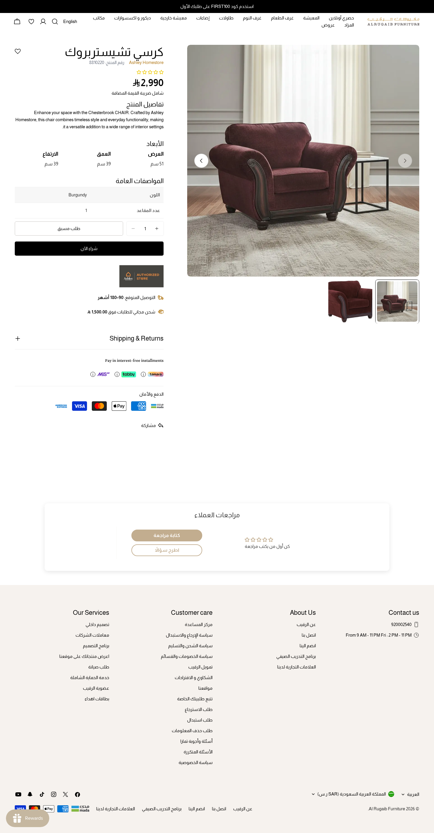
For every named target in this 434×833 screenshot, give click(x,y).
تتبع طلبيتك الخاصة (195, 698)
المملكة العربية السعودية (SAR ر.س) (351, 793)
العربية (413, 794)
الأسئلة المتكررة (198, 751)
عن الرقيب (306, 624)
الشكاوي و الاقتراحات (194, 677)
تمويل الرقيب (200, 666)
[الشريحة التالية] (201, 161)
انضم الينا (308, 645)
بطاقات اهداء (97, 698)
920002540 (401, 624)
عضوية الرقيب (96, 688)
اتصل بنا (309, 635)
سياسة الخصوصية (196, 762)
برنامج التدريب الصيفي (296, 656)
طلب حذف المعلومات (192, 730)
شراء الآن (89, 248)
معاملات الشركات (92, 635)
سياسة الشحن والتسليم (190, 645)
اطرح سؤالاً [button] (167, 550)
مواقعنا (205, 688)
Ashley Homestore (146, 62)
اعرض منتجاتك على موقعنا (84, 656)
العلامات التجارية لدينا (296, 666)
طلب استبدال (200, 719)
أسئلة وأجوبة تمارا (196, 741)
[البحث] (55, 21)
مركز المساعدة (199, 624)
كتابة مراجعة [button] (167, 535)
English (70, 23)
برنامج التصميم (96, 645)
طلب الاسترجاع (199, 709)
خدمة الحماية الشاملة (89, 677)
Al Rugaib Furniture (387, 808)
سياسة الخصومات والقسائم (187, 656)
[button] (150, 72)
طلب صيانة (98, 666)
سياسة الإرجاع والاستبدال (189, 635)
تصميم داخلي (97, 624)
